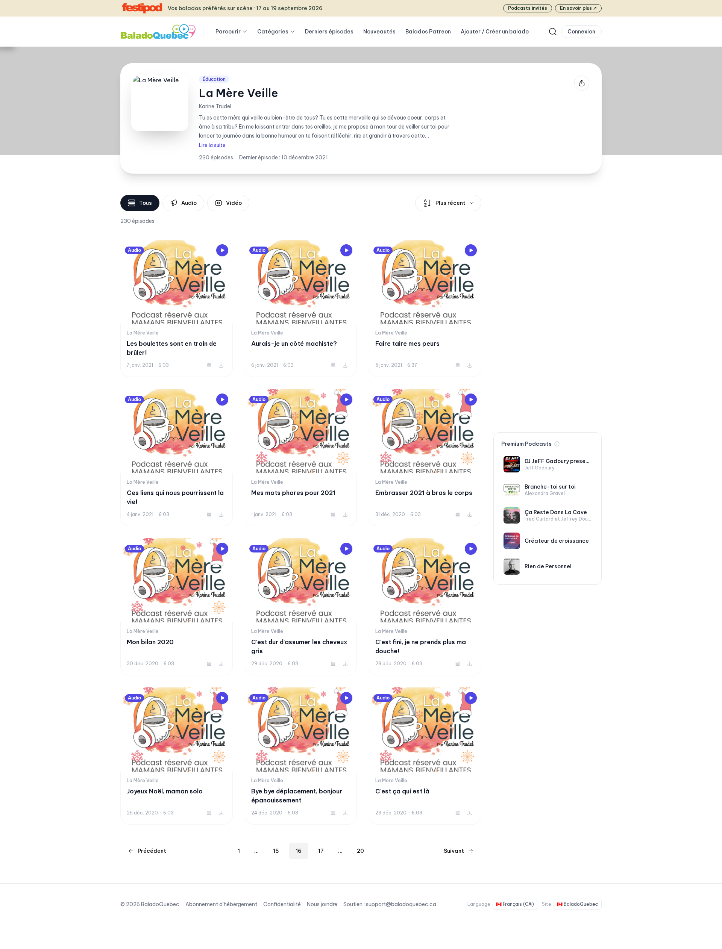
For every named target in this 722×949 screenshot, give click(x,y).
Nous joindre (322, 904)
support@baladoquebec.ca (401, 904)
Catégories (272, 31)
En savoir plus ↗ (578, 8)
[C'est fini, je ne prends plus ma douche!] (425, 606)
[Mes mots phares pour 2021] (301, 457)
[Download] (221, 365)
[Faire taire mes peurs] (425, 308)
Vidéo (234, 203)
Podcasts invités (527, 8)
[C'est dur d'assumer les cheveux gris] (301, 606)
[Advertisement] (547, 307)
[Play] (222, 250)
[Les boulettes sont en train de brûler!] (176, 308)
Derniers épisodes (329, 31)
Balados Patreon (428, 31)
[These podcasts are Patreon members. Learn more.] (557, 444)
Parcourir (228, 31)
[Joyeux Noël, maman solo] (176, 756)
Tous (145, 203)
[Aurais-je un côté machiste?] (301, 308)
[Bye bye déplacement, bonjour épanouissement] (301, 756)
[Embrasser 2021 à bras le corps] (425, 457)
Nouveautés (379, 31)
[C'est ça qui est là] (425, 756)
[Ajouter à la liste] (209, 365)
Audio (189, 203)
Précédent (152, 851)
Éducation (214, 79)
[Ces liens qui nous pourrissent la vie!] (176, 457)
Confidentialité (282, 904)
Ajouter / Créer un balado (495, 31)
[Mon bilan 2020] (176, 606)
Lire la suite (212, 145)
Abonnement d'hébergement (221, 904)
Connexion (581, 31)
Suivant (454, 851)
